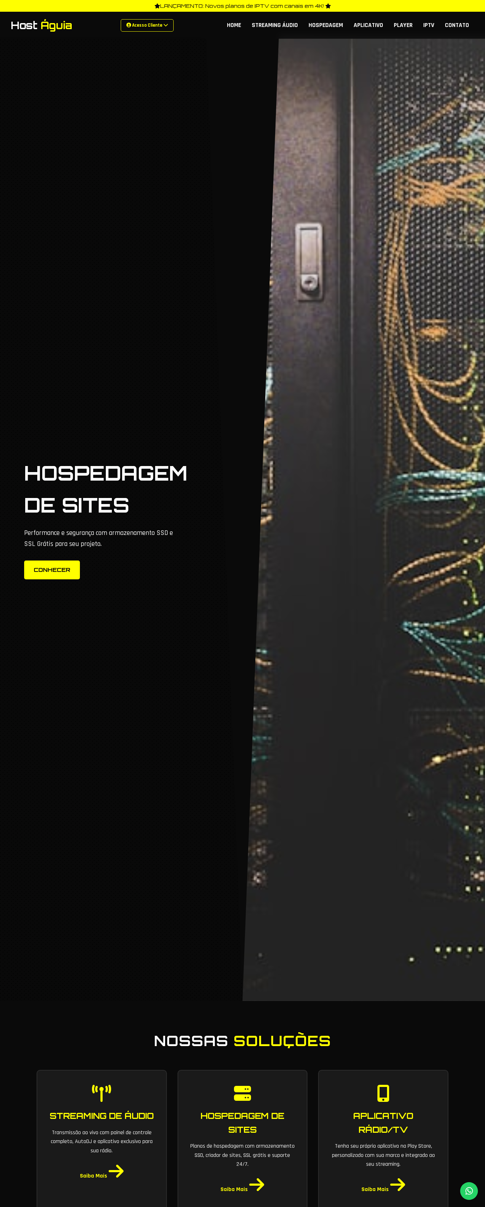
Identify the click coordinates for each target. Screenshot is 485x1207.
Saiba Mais (94, 1176)
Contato (457, 25)
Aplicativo (368, 25)
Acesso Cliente (147, 25)
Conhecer (52, 569)
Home (234, 25)
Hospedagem (326, 25)
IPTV (428, 25)
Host (41, 25)
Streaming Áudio (275, 25)
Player (403, 25)
